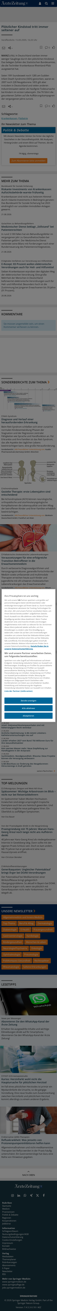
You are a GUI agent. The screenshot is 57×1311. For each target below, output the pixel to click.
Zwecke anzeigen (28, 700)
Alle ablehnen (28, 708)
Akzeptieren (28, 715)
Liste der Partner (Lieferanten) (18, 691)
